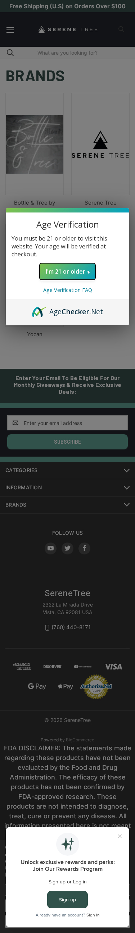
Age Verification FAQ (67, 290)
